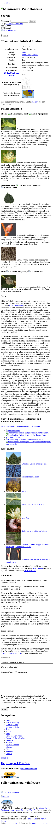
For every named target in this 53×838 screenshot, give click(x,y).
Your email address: (8, 662)
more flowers (26, 518)
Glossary (9, 747)
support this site (11, 823)
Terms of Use (31, 819)
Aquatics (9, 740)
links (3, 653)
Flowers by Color (12, 727)
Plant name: (5, 21)
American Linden (16, 305)
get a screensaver (28, 768)
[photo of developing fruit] (8, 287)
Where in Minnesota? (9, 667)
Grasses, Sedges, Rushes (15, 738)
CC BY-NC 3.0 (30, 571)
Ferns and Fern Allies (14, 736)
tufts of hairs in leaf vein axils (32, 504)
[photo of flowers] (8, 163)
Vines (8, 734)
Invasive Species (12, 745)
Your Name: (5, 657)
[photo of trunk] (8, 260)
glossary (35, 102)
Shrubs (8, 731)
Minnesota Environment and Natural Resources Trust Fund (24, 809)
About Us (9, 751)
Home (8, 720)
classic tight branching (30, 477)
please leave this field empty (16, 707)
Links (8, 749)
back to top (5, 758)
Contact (9, 754)
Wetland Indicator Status (11, 74)
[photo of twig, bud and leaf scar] (8, 235)
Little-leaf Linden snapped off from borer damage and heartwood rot (27, 545)
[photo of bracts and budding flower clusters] (8, 129)
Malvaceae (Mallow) (30, 55)
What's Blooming (12, 722)
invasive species (14, 653)
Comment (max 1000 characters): (14, 672)
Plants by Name (12, 725)
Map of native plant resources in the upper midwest (20, 426)
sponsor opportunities (40, 823)
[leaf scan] (8, 204)
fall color (25, 491)
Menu (8, 3)
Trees (8, 729)
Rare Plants (10, 742)
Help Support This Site (15, 763)
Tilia (24, 52)
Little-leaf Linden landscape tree (34, 464)
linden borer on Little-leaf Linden (34, 531)
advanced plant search (14, 24)
